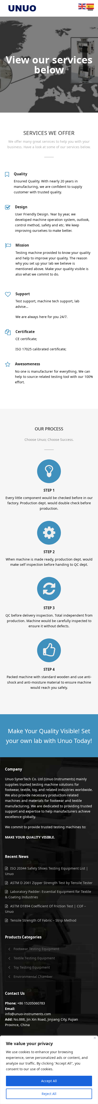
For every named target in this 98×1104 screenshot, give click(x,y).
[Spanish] (90, 6)
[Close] (95, 1038)
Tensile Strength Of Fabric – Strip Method (43, 920)
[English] (82, 6)
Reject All (49, 1093)
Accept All (49, 1081)
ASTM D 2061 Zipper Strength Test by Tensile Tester (51, 882)
